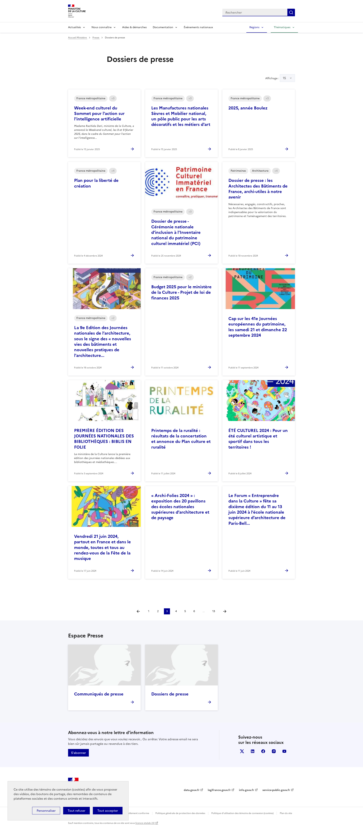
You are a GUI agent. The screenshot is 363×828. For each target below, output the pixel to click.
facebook (263, 751)
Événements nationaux (198, 27)
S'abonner (78, 752)
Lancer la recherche (291, 12)
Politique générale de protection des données (180, 813)
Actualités (74, 27)
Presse (96, 37)
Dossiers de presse (169, 694)
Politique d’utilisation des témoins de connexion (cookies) (242, 813)
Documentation (163, 27)
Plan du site (286, 813)
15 (284, 78)
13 (213, 611)
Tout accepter (107, 810)
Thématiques (282, 27)
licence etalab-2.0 (144, 823)
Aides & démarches (134, 27)
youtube (284, 751)
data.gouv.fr (191, 790)
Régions (254, 27)
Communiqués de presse (98, 694)
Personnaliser (46, 810)
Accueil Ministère (77, 37)
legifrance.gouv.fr (219, 790)
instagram (274, 751)
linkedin (252, 751)
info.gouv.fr (246, 790)
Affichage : (275, 78)
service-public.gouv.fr (276, 790)
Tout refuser (76, 810)
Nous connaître (102, 27)
